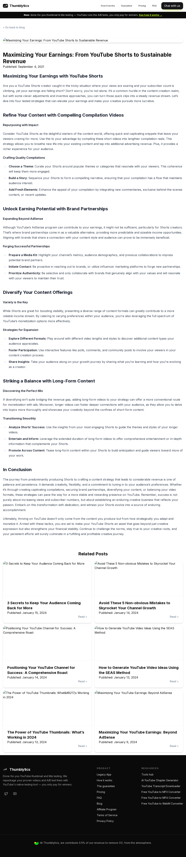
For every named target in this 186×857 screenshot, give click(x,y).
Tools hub (147, 774)
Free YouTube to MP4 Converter (161, 797)
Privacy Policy (105, 820)
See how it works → (150, 14)
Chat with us (172, 5)
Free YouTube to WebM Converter (162, 803)
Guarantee (126, 5)
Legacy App (104, 774)
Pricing (142, 5)
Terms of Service (107, 815)
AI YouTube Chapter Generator (159, 780)
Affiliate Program (106, 809)
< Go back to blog (14, 27)
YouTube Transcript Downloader (160, 786)
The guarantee (106, 786)
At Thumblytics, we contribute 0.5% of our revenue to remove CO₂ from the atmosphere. (96, 842)
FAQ (154, 5)
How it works (108, 5)
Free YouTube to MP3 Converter (161, 791)
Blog (99, 803)
